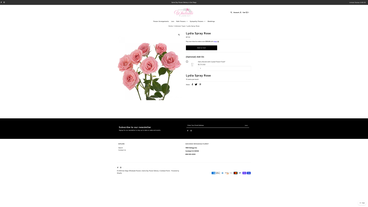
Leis (172, 21)
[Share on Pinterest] (200, 84)
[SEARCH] (231, 12)
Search (120, 148)
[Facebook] (1, 2)
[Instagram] (4, 2)
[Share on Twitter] (196, 84)
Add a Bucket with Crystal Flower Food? (211, 62)
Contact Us (122, 150)
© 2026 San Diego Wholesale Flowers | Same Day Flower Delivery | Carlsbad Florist (143, 171)
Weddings (211, 21)
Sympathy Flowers (196, 21)
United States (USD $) (357, 2)
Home (170, 26)
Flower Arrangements (161, 21)
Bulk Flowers (181, 21)
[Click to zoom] (179, 34)
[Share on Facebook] (192, 84)
